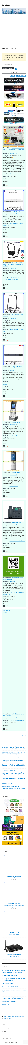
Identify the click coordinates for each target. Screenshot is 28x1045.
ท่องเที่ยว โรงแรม (13, 123)
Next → (24, 735)
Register (4, 1031)
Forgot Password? (6, 1038)
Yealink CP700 (5, 1004)
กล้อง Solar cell (13, 174)
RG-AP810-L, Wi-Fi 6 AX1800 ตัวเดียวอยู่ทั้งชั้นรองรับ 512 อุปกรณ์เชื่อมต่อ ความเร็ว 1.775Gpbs (13, 774)
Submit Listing (5, 1028)
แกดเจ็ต (13, 115)
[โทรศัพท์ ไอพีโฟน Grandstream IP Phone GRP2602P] (14, 661)
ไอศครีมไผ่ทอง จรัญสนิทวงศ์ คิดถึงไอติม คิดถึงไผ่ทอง (13, 766)
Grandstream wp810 (16, 422)
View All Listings (21, 75)
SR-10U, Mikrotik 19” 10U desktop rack (11, 757)
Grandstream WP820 (16, 472)
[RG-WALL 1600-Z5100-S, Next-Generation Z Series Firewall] (14, 355)
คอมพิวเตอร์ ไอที (13, 84)
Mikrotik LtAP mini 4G (7, 995)
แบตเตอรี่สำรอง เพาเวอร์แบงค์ (14, 876)
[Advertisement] (14, 29)
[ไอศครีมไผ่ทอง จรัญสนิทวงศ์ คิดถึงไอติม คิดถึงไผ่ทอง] (14, 566)
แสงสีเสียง (13, 91)
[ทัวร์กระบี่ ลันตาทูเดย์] (14, 820)
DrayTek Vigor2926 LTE (14, 956)
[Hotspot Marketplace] (12, 837)
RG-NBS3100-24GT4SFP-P (14, 903)
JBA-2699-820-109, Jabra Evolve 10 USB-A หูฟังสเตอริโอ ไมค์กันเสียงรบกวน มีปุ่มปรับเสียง (13, 264)
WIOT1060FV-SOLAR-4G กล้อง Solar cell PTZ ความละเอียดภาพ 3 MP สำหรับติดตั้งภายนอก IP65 (13, 149)
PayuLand (6, 5)
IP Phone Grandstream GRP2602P (17, 720)
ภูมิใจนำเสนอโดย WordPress (12, 1042)
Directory (12, 75)
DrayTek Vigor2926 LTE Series (14, 954)
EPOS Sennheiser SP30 (7, 983)
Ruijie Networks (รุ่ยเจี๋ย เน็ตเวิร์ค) (10, 975)
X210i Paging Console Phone (9, 770)
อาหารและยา (13, 107)
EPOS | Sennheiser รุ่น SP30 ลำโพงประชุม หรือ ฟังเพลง (14, 991)
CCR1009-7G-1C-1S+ (16, 211)
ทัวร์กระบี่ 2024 (7, 1018)
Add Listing (14, 72)
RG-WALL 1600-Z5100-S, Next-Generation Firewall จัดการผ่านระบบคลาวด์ (12, 761)
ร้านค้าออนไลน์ (13, 99)
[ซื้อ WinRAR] (12, 827)
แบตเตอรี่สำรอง (14, 878)
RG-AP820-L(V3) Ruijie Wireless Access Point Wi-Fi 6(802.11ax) (14, 779)
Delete (7, 185)
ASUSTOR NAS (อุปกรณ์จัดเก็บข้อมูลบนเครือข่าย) (13, 998)
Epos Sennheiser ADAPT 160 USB (10, 987)
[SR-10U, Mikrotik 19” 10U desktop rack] (14, 303)
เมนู (24, 5)
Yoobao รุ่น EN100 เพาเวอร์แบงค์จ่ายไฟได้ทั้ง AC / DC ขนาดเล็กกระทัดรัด (13, 979)
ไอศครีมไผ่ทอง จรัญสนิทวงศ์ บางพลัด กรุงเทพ (14, 1016)
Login (3, 1034)
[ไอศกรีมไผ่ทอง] (14, 807)
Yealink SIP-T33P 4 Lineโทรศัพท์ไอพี (17, 541)
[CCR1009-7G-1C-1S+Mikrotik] (14, 200)
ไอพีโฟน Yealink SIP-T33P (17, 522)
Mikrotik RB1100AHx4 (14, 932)
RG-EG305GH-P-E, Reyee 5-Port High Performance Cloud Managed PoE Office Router (13, 787)
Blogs (3, 1024)
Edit (4, 185)
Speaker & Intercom (7, 783)
